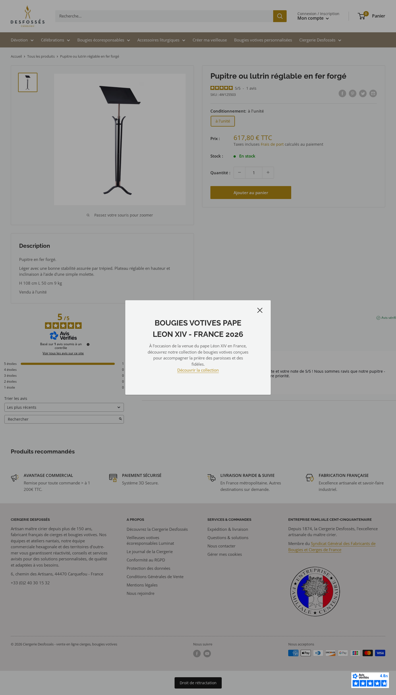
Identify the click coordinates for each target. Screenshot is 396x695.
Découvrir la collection (198, 370)
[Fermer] (260, 310)
